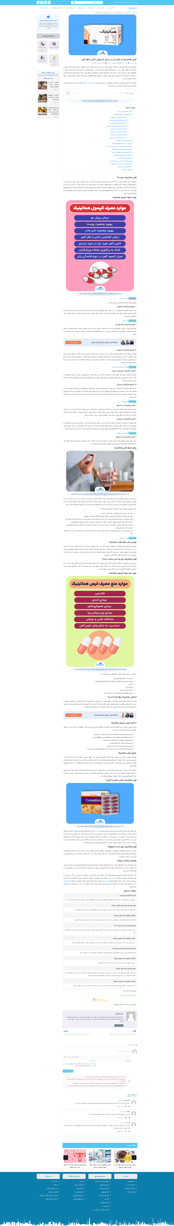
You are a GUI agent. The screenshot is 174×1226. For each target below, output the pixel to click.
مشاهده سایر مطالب (119, 1025)
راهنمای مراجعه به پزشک (124, 167)
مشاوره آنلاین (131, 1185)
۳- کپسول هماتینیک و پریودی (119, 123)
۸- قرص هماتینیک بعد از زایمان (119, 138)
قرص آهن (125, 321)
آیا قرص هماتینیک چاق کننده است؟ (121, 152)
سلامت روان (79, 1188)
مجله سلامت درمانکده (88, 83)
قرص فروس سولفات (122, 433)
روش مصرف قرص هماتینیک (123, 141)
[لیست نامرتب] (75, 1057)
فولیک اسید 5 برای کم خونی (120, 367)
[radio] (107, 1001)
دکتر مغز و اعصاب (104, 1188)
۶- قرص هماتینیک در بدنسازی (119, 132)
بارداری (81, 1181)
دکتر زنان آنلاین (112, 878)
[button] (65, 1157)
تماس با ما (114, 2)
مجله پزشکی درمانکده (133, 13)
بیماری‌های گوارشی (78, 1196)
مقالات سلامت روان (54, 47)
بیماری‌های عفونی (78, 1199)
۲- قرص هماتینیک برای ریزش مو (118, 120)
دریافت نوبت (73, 342)
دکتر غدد (106, 1199)
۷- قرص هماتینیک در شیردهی (119, 135)
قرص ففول (125, 402)
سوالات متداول (126, 170)
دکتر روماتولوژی (104, 1203)
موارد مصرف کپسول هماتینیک (122, 114)
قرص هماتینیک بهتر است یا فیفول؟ (121, 164)
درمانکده (73, 875)
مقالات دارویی (125, 13)
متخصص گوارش (104, 1185)
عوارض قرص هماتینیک (124, 158)
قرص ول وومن (124, 298)
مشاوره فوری (131, 1181)
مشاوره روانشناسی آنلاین (102, 1181)
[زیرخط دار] (70, 1057)
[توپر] (64, 1057)
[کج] (67, 1057)
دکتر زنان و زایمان (104, 1196)
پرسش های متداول (123, 2)
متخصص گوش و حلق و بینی (101, 1210)
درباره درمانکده (133, 2)
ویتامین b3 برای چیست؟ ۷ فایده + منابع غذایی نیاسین (53, 85)
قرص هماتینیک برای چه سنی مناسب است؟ (119, 146)
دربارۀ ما (55, 1185)
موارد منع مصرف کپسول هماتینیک (121, 149)
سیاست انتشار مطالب (51, 1199)
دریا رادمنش (132, 63)
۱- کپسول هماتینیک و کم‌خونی (119, 117)
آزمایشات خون (79, 1185)
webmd (125, 991)
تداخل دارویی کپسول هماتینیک (122, 155)
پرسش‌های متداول (52, 1188)
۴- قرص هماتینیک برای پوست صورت (117, 126)
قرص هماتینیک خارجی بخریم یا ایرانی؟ (120, 161)
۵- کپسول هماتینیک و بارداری (119, 129)
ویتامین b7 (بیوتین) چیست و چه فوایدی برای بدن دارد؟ (53, 97)
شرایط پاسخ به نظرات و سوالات (48, 1196)
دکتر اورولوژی (105, 1192)
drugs (131, 991)
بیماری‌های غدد (79, 1192)
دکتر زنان (106, 881)
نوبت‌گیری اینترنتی (130, 1188)
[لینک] (77, 1057)
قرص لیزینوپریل (123, 538)
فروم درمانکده (131, 1192)
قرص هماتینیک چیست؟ (124, 111)
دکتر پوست (106, 1206)
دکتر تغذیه (82, 884)
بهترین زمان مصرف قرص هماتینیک (121, 143)
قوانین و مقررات (52, 1192)
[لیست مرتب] (72, 1057)
